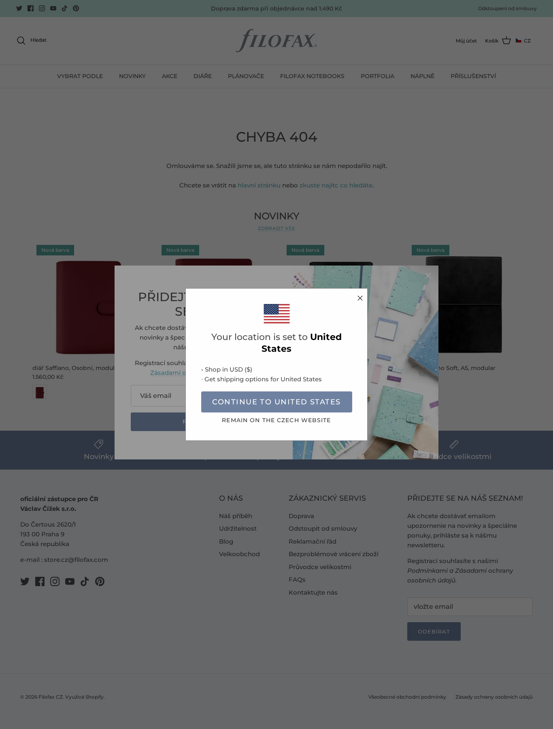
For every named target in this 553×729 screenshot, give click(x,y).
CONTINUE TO (276, 401)
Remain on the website (276, 420)
